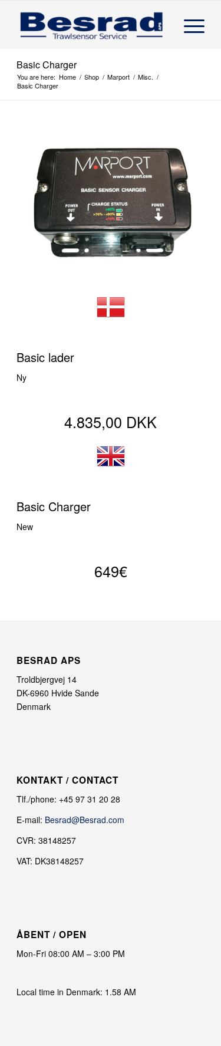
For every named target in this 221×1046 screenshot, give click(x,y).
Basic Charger (47, 64)
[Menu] (188, 24)
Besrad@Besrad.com (84, 819)
